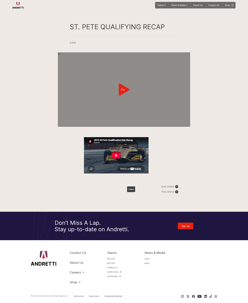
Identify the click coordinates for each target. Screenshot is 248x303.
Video (131, 189)
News (147, 263)
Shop (73, 282)
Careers (75, 272)
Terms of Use (79, 296)
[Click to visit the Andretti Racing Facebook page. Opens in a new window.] (193, 296)
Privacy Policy (94, 296)
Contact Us (78, 253)
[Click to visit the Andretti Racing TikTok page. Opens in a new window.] (211, 296)
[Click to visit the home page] (18, 5)
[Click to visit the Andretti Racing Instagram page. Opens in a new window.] (182, 296)
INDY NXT (111, 263)
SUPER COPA (112, 272)
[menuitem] (161, 5)
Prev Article (168, 191)
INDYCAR (111, 259)
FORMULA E (112, 268)
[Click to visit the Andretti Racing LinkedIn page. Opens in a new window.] (205, 296)
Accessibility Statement (113, 296)
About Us (76, 262)
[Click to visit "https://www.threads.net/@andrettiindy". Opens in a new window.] (216, 296)
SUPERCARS (112, 276)
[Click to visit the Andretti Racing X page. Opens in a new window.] (187, 296)
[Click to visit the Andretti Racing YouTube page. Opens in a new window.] (199, 296)
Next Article (167, 186)
